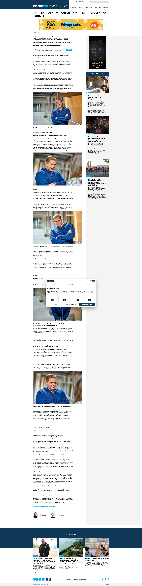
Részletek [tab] (71, 284)
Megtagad (55, 304)
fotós (58, 514)
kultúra (34, 506)
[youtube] (76, 2)
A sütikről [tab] (88, 284)
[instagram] (83, 2)
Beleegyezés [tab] (54, 284)
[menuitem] (72, 5)
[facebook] (80, 2)
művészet (40, 506)
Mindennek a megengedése (87, 304)
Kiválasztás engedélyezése (71, 304)
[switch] (64, 300)
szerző (41, 514)
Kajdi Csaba (52, 506)
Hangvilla (45, 506)
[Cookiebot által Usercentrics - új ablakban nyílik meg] (90, 281)
